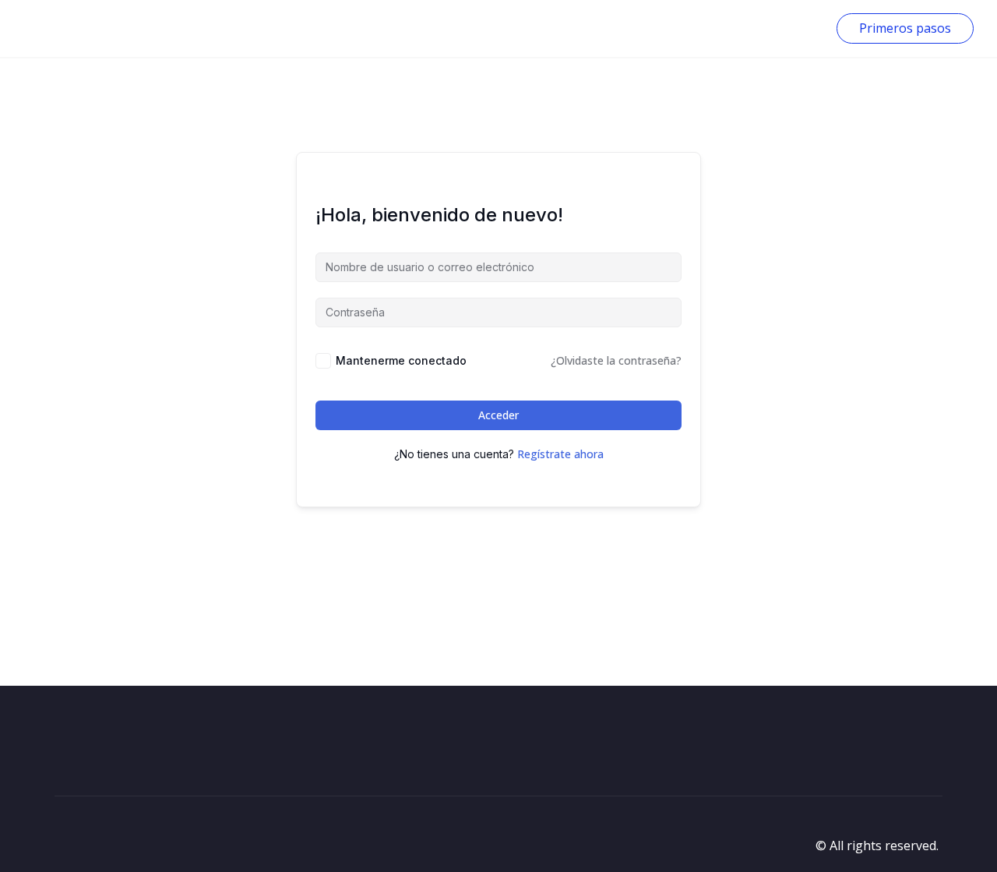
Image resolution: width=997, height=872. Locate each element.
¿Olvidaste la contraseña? (616, 360)
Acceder (498, 415)
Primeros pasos (905, 28)
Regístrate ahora (560, 454)
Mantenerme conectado (401, 360)
